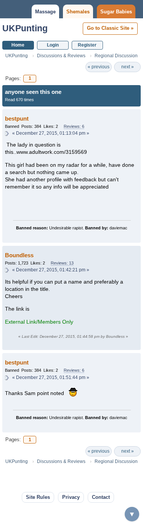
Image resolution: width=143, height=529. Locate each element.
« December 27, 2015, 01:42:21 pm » (50, 270)
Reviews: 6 (74, 126)
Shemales (78, 12)
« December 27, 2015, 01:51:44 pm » (50, 377)
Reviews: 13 (62, 263)
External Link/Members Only (39, 322)
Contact (101, 497)
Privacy (71, 497)
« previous (98, 66)
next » (127, 66)
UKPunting (25, 28)
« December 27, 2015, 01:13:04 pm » (50, 133)
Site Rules (38, 497)
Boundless (19, 255)
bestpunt (17, 118)
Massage (45, 12)
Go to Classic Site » (110, 28)
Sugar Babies (116, 12)
